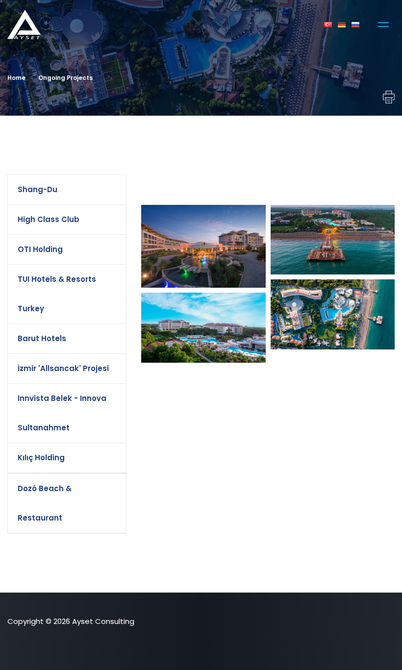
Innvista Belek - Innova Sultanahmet (62, 413)
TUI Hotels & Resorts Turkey (57, 294)
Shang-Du (37, 189)
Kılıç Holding (41, 457)
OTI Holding (40, 249)
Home (16, 78)
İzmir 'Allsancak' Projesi (63, 368)
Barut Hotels (42, 338)
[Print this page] (387, 97)
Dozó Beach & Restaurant (45, 503)
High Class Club (48, 219)
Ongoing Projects (65, 78)
